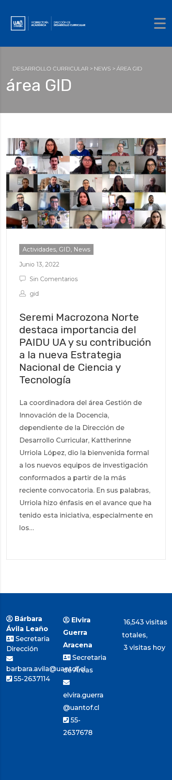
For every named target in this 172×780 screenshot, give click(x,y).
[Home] (48, 23)
